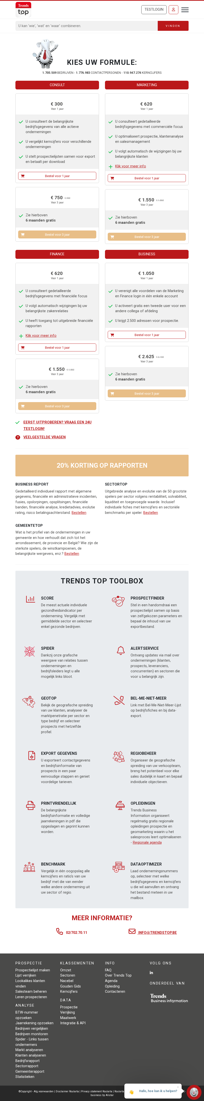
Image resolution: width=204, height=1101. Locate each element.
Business (147, 254)
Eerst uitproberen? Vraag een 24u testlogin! (57, 425)
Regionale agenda (147, 842)
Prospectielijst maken (32, 970)
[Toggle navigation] (183, 9)
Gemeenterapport (29, 1071)
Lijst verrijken (25, 975)
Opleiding (112, 986)
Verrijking (67, 1012)
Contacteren (115, 991)
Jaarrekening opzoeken (34, 1023)
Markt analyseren (29, 1050)
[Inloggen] (173, 9)
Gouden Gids (70, 986)
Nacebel (66, 981)
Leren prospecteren (31, 997)
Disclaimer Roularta (67, 1091)
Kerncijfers (69, 991)
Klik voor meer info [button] (130, 166)
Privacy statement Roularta (96, 1091)
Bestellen (79, 513)
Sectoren (67, 975)
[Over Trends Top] (45, 54)
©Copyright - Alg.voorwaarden (36, 1091)
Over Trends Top (118, 975)
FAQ (108, 970)
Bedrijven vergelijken (31, 1028)
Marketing (147, 85)
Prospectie (69, 1007)
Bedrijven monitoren (31, 1034)
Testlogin (154, 9)
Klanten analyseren (30, 1055)
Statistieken (24, 1077)
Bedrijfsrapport (27, 1061)
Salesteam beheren (31, 991)
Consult (57, 85)
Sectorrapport (26, 1066)
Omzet (65, 970)
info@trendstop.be (157, 933)
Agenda (111, 981)
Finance (57, 254)
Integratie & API (73, 1023)
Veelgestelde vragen (44, 437)
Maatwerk (68, 1018)
